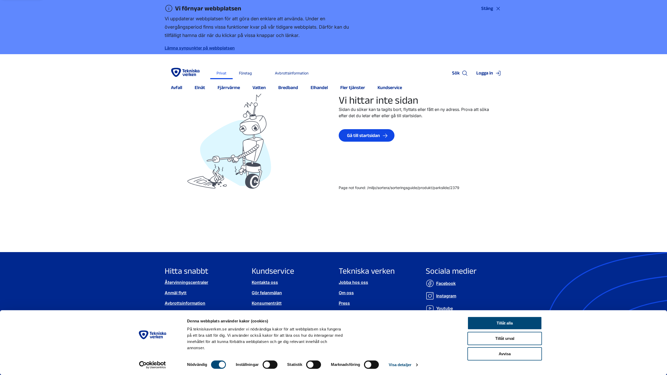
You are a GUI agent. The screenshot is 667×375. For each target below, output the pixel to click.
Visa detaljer (400, 364)
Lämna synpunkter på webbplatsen (200, 48)
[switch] (270, 364)
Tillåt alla (505, 323)
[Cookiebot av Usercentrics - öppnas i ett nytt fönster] (152, 365)
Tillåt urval (504, 338)
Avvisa (505, 354)
